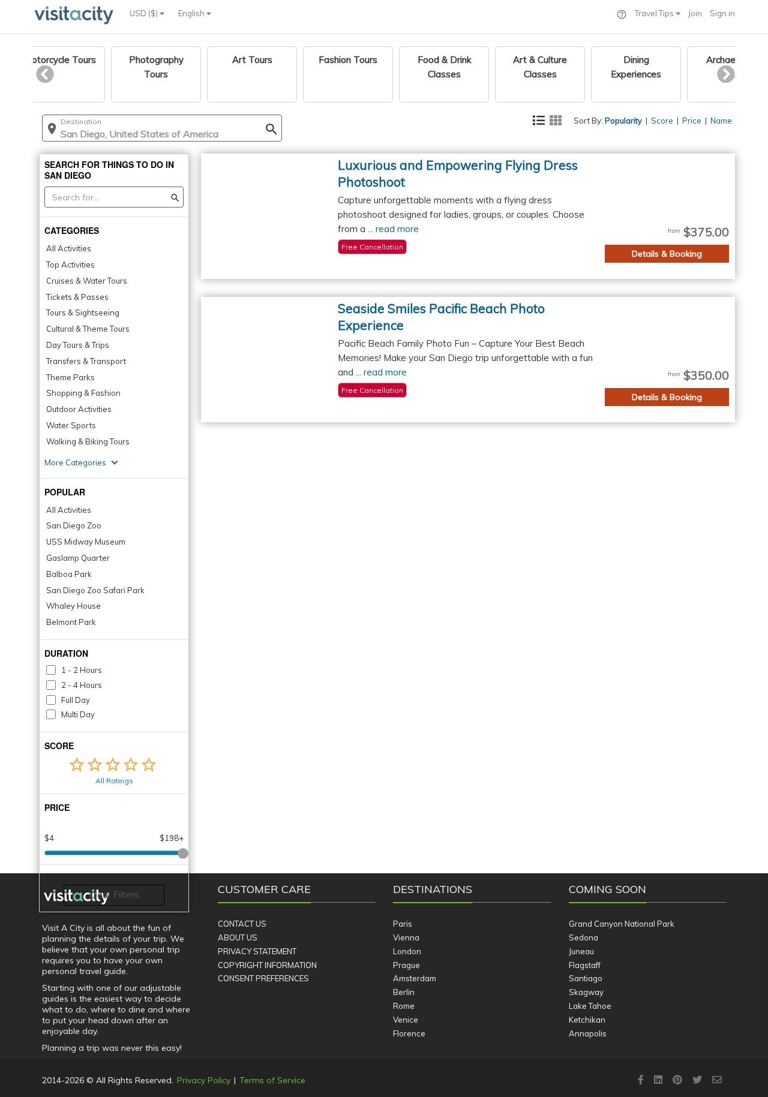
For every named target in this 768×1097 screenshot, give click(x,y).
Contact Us (242, 923)
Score (662, 120)
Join (695, 13)
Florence (409, 1033)
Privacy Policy (203, 1080)
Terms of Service (272, 1080)
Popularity (623, 120)
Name (721, 120)
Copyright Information (267, 965)
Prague (406, 965)
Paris (402, 923)
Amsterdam (414, 978)
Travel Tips (655, 13)
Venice (405, 1019)
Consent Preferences (263, 978)
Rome (404, 1006)
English (192, 13)
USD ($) (145, 13)
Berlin (404, 992)
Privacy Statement (257, 951)
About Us (237, 937)
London (407, 951)
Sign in (722, 13)
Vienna (406, 937)
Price (691, 120)
